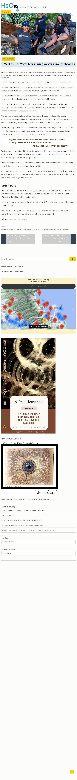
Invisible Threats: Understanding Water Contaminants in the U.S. (21, 520)
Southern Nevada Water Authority (50, 229)
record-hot (21, 87)
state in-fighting (66, 87)
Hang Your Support (11, 439)
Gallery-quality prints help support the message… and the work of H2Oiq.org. (25, 499)
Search (72, 259)
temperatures (30, 87)
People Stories (8, 59)
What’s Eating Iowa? (7, 515)
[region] (38, 312)
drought (20, 229)
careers (3, 229)
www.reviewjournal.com (18, 219)
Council (31, 107)
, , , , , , (35, 229)
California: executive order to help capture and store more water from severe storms (27, 530)
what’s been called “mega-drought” (34, 82)
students (66, 229)
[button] (38, 309)
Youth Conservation (21, 107)
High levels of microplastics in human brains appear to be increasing (22, 525)
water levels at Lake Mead (50, 87)
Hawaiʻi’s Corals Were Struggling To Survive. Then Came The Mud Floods (23, 510)
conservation (11, 229)
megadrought (28, 229)
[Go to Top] (72, 771)
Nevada (36, 229)
